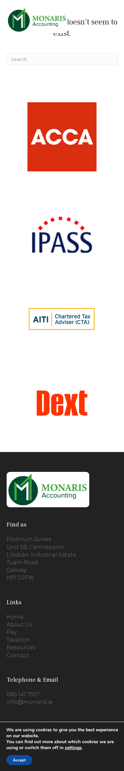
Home (15, 617)
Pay (12, 632)
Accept (19, 760)
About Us (19, 624)
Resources (21, 647)
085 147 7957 (23, 694)
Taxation (18, 640)
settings (73, 748)
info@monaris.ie (30, 702)
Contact (18, 655)
